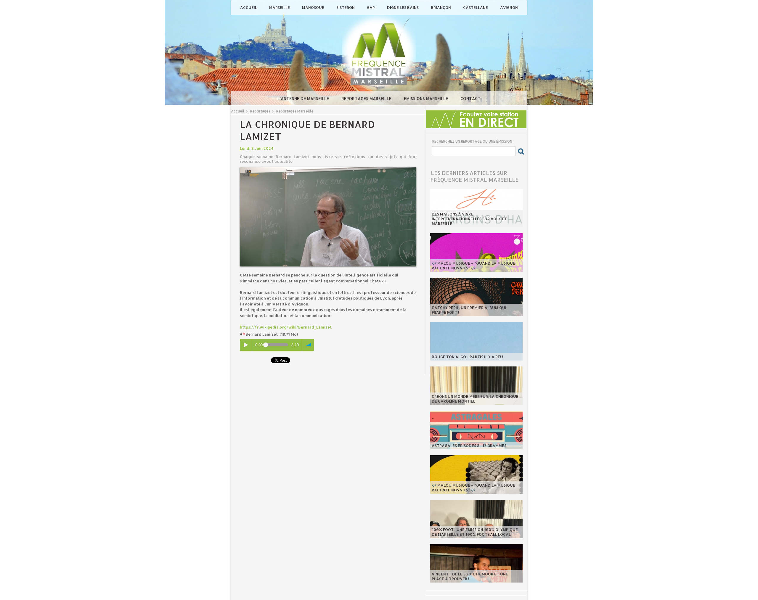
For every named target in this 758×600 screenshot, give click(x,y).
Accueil (249, 7)
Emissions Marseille (426, 98)
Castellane (476, 7)
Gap (371, 7)
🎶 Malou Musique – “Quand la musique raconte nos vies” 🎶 (473, 265)
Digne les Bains (403, 7)
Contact (470, 98)
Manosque (313, 7)
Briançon (441, 7)
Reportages (260, 111)
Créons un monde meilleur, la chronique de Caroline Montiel (475, 398)
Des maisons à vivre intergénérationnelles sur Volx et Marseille (469, 219)
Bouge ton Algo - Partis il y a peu (467, 356)
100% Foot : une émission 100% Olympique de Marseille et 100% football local (475, 532)
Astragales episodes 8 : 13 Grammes (469, 445)
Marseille (280, 7)
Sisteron (346, 7)
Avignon (509, 7)
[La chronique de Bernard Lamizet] (328, 169)
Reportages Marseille (367, 98)
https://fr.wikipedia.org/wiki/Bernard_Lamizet (286, 327)
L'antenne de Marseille (303, 98)
